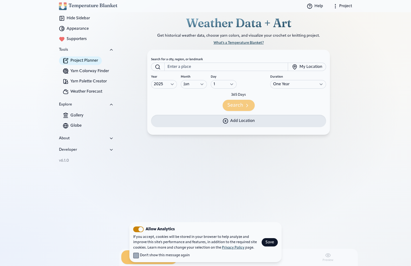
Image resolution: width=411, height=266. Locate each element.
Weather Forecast (86, 92)
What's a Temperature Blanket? (239, 43)
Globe (76, 126)
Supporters (77, 39)
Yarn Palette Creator (88, 81)
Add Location (242, 121)
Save (269, 242)
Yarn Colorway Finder (89, 71)
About (64, 138)
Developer (68, 150)
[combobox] (226, 67)
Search (235, 105)
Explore (65, 104)
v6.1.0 (64, 161)
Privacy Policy (233, 248)
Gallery (76, 115)
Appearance (78, 29)
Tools (63, 50)
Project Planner (84, 61)
